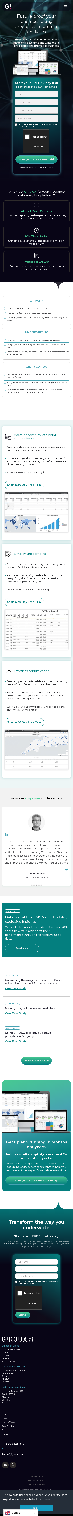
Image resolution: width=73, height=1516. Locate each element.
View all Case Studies (36, 1060)
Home (4, 1414)
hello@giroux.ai (12, 1454)
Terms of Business (36, 1484)
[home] (15, 6)
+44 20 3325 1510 (13, 1443)
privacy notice (53, 1281)
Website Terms (36, 1476)
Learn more (43, 1499)
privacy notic (52, 124)
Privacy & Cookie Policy (36, 1480)
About (5, 1418)
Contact (5, 1434)
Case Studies (8, 1426)
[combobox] (20, 1512)
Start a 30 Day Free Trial (24, 484)
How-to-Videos (8, 1422)
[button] (5, 848)
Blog (4, 1430)
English (16, 1512)
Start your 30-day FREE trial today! (36, 1180)
